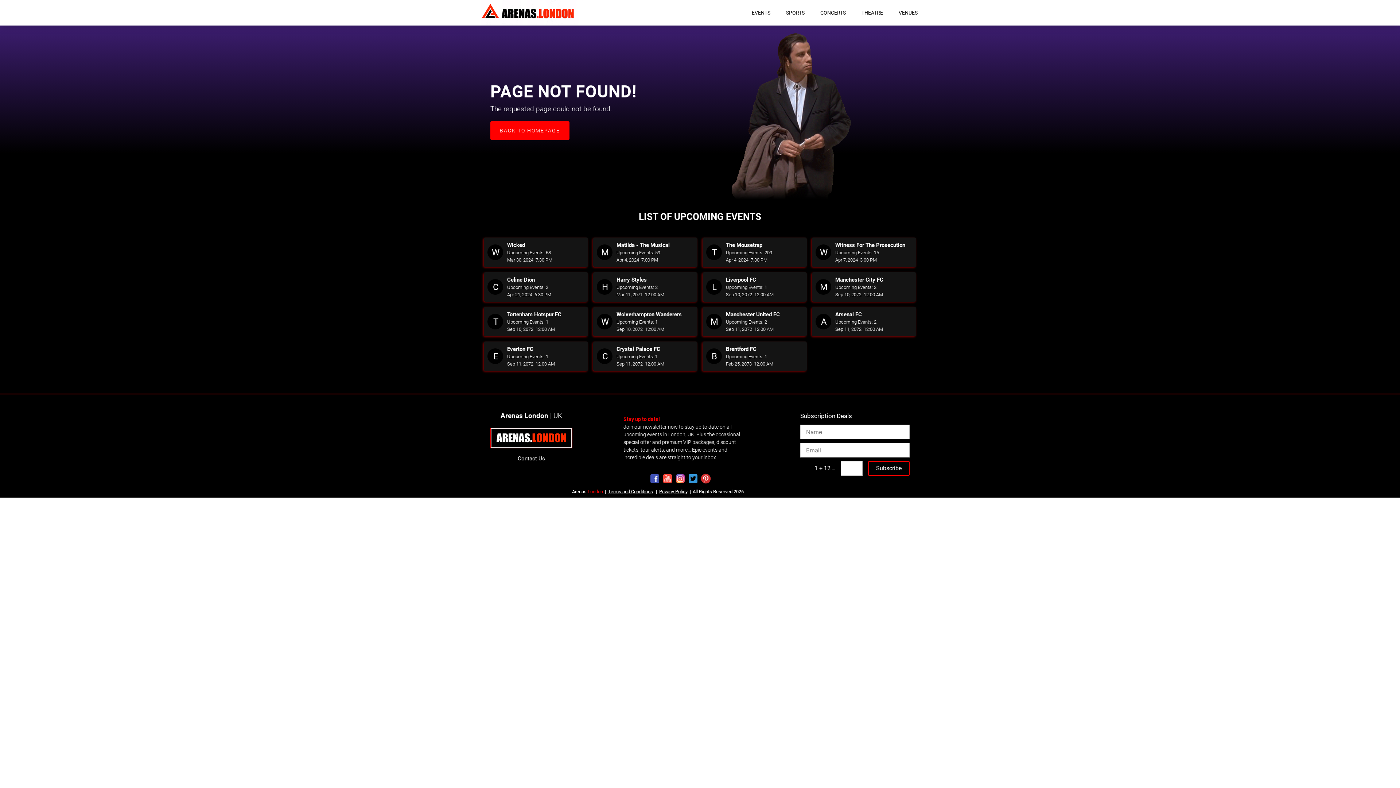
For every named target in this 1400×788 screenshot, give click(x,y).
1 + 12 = (824, 468)
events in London (666, 434)
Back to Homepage (530, 131)
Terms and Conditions (630, 491)
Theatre (872, 13)
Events (761, 13)
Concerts (833, 13)
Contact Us (531, 458)
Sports (795, 13)
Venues (908, 13)
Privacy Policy (673, 491)
